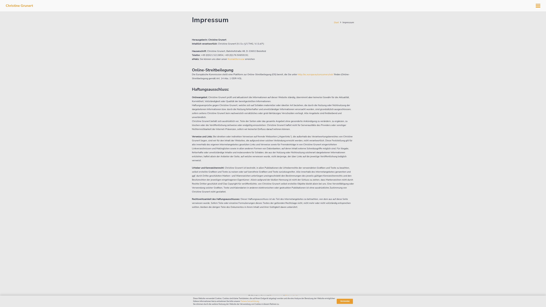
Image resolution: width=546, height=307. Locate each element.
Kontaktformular (236, 59)
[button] (538, 5)
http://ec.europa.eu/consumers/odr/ (316, 74)
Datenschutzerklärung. (250, 301)
